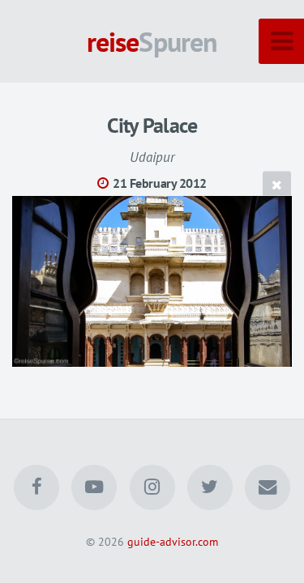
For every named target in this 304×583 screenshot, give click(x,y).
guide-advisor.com (172, 541)
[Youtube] (94, 487)
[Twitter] (210, 487)
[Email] (267, 487)
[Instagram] (151, 487)
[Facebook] (36, 487)
